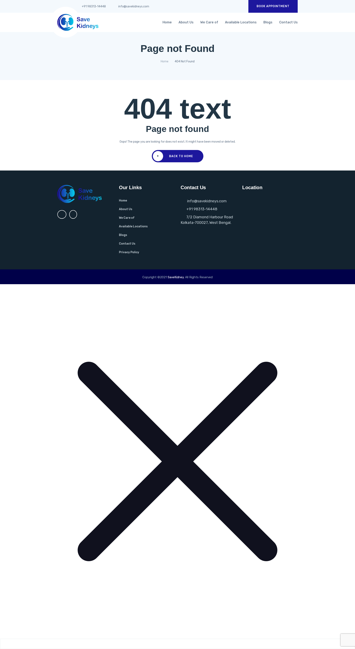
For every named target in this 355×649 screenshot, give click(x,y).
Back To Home (175, 156)
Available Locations (241, 22)
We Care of (209, 22)
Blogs (267, 22)
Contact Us (288, 22)
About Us (186, 22)
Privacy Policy (129, 252)
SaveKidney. (176, 277)
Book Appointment (273, 6)
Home (167, 22)
